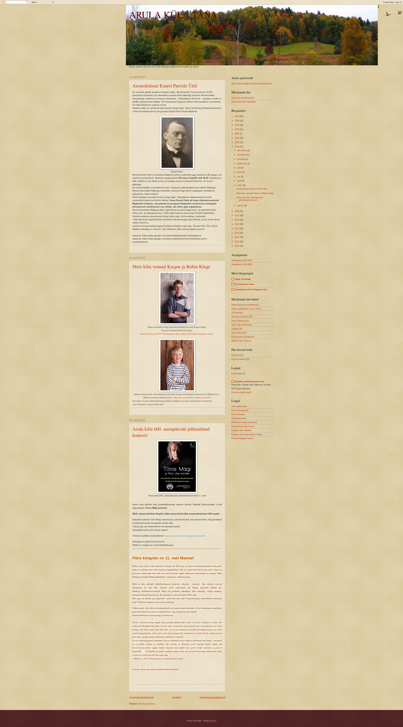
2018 (237, 211)
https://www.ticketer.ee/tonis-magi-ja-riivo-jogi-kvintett (185, 536)
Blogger (213, 721)
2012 (237, 237)
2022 (237, 133)
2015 (237, 224)
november (242, 154)
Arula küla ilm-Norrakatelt (242, 98)
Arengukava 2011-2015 (241, 264)
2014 (237, 228)
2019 (237, 146)
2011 (237, 241)
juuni (239, 172)
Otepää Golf (236, 329)
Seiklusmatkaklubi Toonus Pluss (246, 309)
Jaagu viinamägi (243, 279)
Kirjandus (235, 355)
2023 (237, 129)
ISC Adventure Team (245, 284)
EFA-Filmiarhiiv (238, 414)
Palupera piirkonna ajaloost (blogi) (246, 434)
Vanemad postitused (212, 697)
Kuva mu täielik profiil (241, 392)
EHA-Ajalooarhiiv (239, 418)
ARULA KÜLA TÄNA (173, 14)
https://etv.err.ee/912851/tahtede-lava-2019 (192, 397)
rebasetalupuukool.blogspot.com (251, 289)
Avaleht (176, 697)
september (242, 163)
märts (240, 185)
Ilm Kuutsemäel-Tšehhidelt (243, 102)
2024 (237, 125)
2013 (237, 233)
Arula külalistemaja (240, 321)
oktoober (241, 159)
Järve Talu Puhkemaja (241, 325)
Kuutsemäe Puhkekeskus (243, 337)
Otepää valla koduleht (241, 430)
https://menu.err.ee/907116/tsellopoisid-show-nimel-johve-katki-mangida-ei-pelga (177, 333)
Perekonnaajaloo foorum (242, 438)
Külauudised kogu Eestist (243, 426)
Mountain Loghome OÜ (241, 316)
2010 (237, 246)
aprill (239, 181)
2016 (237, 220)
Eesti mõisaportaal (239, 410)
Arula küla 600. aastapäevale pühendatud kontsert (249, 198)
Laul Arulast (236, 373)
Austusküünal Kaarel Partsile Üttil (164, 85)
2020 (237, 142)
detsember (242, 150)
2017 (237, 215)
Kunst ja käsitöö (238, 359)
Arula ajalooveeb (239, 406)
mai (239, 176)
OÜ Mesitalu (237, 313)
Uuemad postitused (141, 697)
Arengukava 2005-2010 (241, 260)
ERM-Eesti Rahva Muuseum (244, 422)
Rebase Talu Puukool (241, 341)
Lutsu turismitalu (239, 333)
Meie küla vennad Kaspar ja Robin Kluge (171, 266)
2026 (237, 116)
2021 (237, 138)
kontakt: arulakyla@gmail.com (249, 381)
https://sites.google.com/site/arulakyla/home (251, 83)
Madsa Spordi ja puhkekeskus (245, 305)
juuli (239, 168)
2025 (237, 120)
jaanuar (240, 205)
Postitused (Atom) (146, 704)
